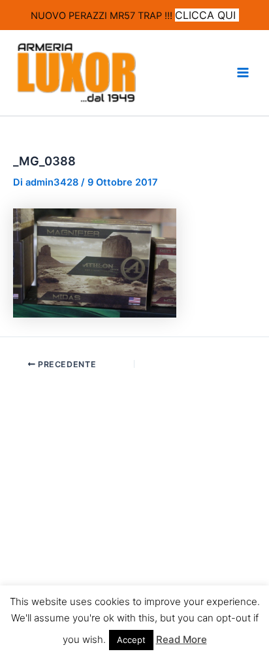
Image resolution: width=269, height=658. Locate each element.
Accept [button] (131, 639)
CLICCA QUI (207, 15)
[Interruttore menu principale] (243, 72)
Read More (181, 639)
